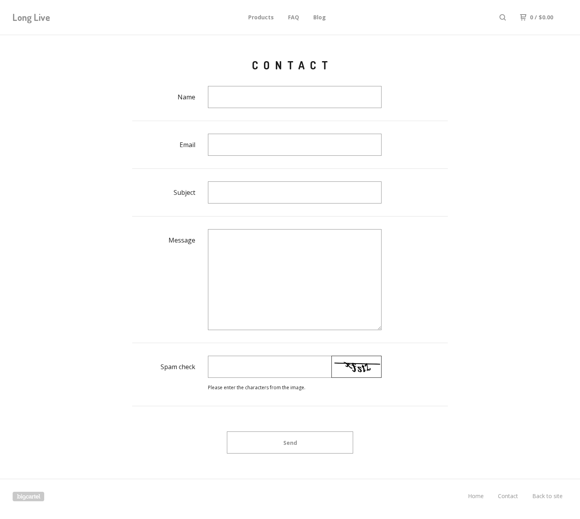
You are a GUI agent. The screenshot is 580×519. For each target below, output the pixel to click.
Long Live (31, 17)
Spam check (178, 366)
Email (187, 144)
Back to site (547, 496)
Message (181, 240)
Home (476, 496)
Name (186, 97)
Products (261, 17)
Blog (319, 17)
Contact (508, 496)
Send (290, 442)
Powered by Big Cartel (28, 496)
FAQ (293, 17)
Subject (184, 192)
